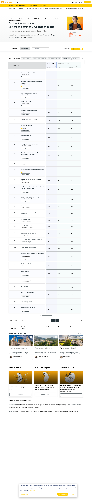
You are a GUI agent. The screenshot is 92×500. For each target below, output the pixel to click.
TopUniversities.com (12, 404)
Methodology (11, 5)
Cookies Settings (24, 494)
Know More (70, 395)
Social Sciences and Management (53, 8)
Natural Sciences (66, 58)
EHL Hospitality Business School (16, 30)
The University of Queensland (28, 307)
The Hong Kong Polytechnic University (30, 197)
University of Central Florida (27, 280)
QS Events (69, 405)
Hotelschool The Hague (26, 125)
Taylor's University (25, 271)
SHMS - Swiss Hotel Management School (31, 102)
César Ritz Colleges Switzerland (29, 110)
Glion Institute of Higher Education (29, 93)
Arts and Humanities (26, 58)
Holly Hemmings (66, 356)
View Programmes (25, 76)
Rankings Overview (10, 8)
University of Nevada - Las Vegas (29, 119)
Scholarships (40, 2)
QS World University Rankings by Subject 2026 (30, 8)
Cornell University (25, 206)
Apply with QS (74, 2)
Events (34, 2)
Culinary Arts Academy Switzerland (29, 144)
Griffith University (25, 286)
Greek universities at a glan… (18, 348)
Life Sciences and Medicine (54, 58)
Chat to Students (47, 2)
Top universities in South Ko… (43, 348)
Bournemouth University (27, 301)
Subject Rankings (33, 5)
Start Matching (45, 394)
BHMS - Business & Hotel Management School (32, 169)
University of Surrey (25, 219)
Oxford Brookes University (27, 292)
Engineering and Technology (39, 58)
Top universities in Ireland (68, 348)
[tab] (14, 48)
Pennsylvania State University (28, 226)
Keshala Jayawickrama (17, 356)
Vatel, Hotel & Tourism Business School (30, 163)
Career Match (28, 2)
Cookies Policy (31, 490)
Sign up (87, 2)
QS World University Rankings (74, 404)
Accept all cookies (63, 494)
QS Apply (75, 405)
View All (79, 333)
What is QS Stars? (43, 5)
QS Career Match (12, 411)
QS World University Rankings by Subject (16, 405)
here (24, 328)
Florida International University (28, 247)
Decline (72, 494)
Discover (22, 2)
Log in (81, 2)
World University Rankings (21, 5)
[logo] (7, 2)
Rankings (16, 2)
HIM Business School (26, 135)
